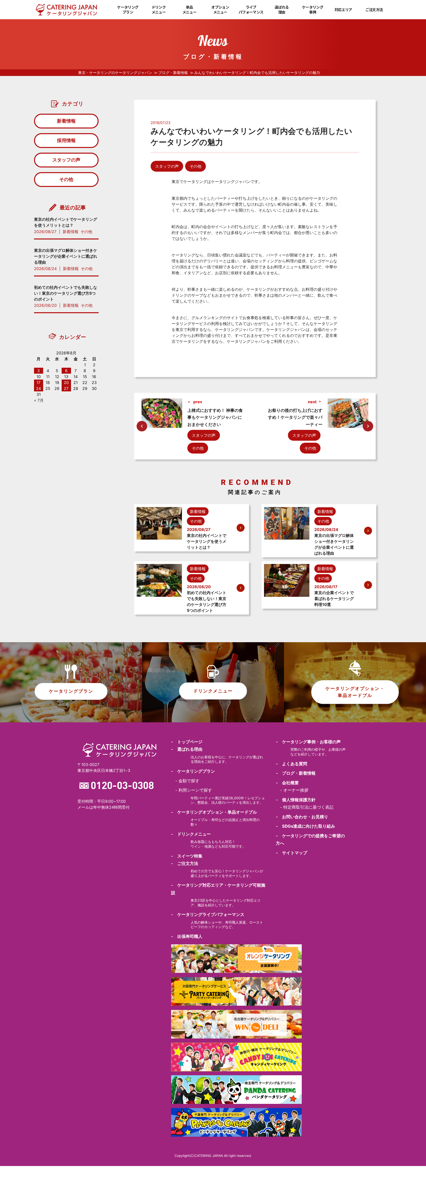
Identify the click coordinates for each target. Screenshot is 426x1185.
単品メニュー (189, 9)
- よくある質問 (291, 763)
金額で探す (188, 780)
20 (66, 382)
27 (66, 388)
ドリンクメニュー (159, 9)
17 (38, 382)
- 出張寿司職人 (186, 936)
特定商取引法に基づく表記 (308, 807)
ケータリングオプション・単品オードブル (355, 692)
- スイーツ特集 (186, 856)
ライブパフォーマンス (251, 9)
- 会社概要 (287, 782)
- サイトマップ (291, 852)
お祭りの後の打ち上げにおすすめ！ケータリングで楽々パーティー (295, 417)
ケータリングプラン (127, 9)
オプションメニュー (220, 9)
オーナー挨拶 (295, 790)
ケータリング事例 (312, 9)
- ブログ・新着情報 (296, 773)
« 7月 (39, 400)
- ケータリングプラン (193, 771)
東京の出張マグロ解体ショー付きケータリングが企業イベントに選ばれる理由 (65, 256)
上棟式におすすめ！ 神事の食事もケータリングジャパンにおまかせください (215, 417)
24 (38, 388)
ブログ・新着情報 (173, 73)
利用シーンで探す (195, 790)
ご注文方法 (374, 9)
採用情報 (66, 140)
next (312, 401)
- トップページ (186, 741)
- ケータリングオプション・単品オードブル (214, 812)
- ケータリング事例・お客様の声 (308, 741)
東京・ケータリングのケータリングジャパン (115, 73)
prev (197, 401)
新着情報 (66, 121)
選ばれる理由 (282, 9)
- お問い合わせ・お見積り (302, 816)
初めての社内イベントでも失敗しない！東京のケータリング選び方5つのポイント (65, 293)
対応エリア (343, 9)
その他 (195, 166)
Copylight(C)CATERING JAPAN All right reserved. (213, 1156)
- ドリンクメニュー (191, 834)
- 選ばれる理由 (186, 749)
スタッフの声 (167, 166)
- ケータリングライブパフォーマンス (207, 914)
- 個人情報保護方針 (296, 799)
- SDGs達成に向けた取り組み (305, 826)
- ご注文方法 (184, 863)
